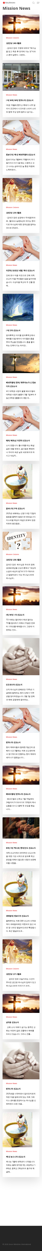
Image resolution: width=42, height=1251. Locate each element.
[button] (38, 3)
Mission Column (12, 38)
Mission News (11, 95)
